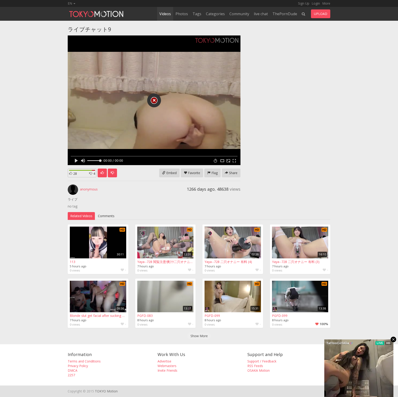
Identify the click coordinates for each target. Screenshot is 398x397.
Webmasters (167, 366)
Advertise (164, 361)
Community (239, 13)
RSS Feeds (255, 366)
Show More (199, 336)
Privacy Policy (78, 366)
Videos (165, 13)
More (326, 3)
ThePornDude (284, 13)
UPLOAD (320, 14)
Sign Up (303, 3)
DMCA (72, 370)
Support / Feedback (261, 361)
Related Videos (81, 216)
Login (316, 3)
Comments (106, 216)
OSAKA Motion (258, 370)
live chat (261, 13)
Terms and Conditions (84, 361)
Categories (215, 13)
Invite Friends (167, 370)
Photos (182, 13)
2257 (71, 375)
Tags (197, 13)
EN (70, 3)
